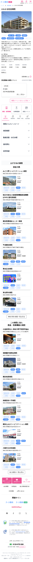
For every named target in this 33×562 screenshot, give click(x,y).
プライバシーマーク (20, 531)
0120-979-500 (18, 544)
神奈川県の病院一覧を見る (16, 317)
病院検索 (9, 5)
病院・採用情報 (6, 111)
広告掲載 (11, 491)
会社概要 (6, 486)
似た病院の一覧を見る (17, 472)
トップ (2, 5)
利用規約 (14, 486)
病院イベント (26, 111)
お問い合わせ (20, 491)
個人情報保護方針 (25, 486)
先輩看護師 (16, 111)
